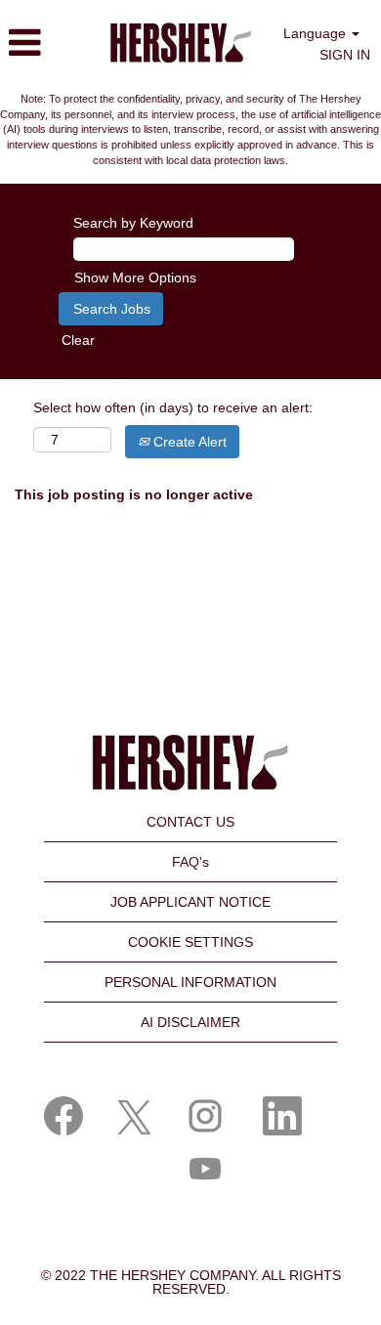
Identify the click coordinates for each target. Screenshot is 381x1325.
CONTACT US (190, 822)
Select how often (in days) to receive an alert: (173, 407)
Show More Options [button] (135, 277)
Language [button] (316, 33)
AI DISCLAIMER (190, 1022)
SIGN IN (344, 55)
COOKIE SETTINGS (190, 942)
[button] (42, 42)
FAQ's (190, 862)
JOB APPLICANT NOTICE (190, 902)
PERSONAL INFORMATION (190, 982)
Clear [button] (78, 340)
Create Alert (188, 441)
